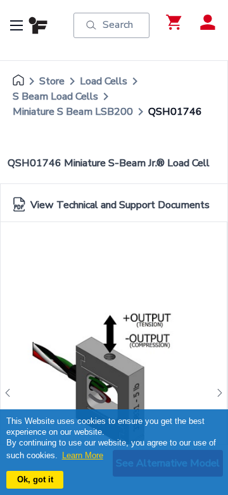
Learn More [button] (82, 455)
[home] (18, 81)
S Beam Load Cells (55, 96)
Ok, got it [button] (35, 479)
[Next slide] (216, 393)
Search (118, 25)
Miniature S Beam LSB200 (73, 112)
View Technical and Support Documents (120, 205)
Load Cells (103, 81)
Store (52, 81)
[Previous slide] (11, 393)
